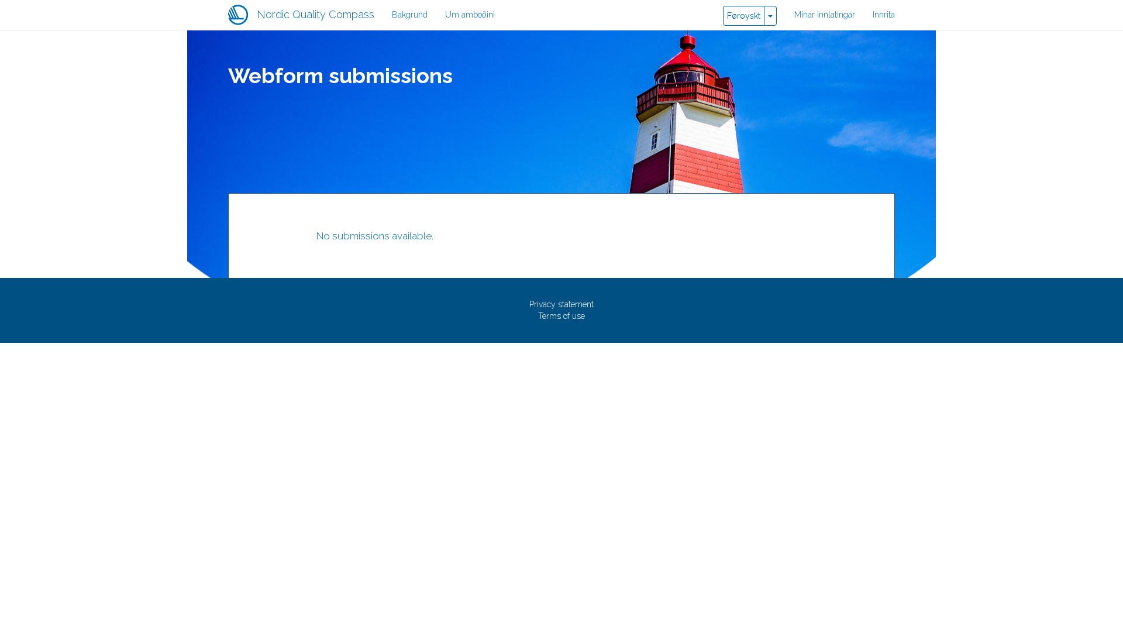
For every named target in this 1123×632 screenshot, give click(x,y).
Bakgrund (410, 14)
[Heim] (242, 15)
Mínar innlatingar (824, 14)
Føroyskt (743, 15)
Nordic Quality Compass (315, 14)
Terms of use (561, 316)
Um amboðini (470, 14)
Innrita (884, 14)
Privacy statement (561, 304)
